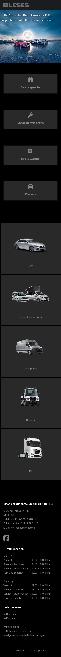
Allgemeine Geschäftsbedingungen (25, 635)
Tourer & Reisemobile (30, 317)
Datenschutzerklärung (18, 631)
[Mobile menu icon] (56, 5)
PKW (30, 265)
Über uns (11, 614)
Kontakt (10, 618)
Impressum (12, 626)
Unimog (30, 420)
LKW (30, 471)
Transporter (30, 368)
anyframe (40, 650)
